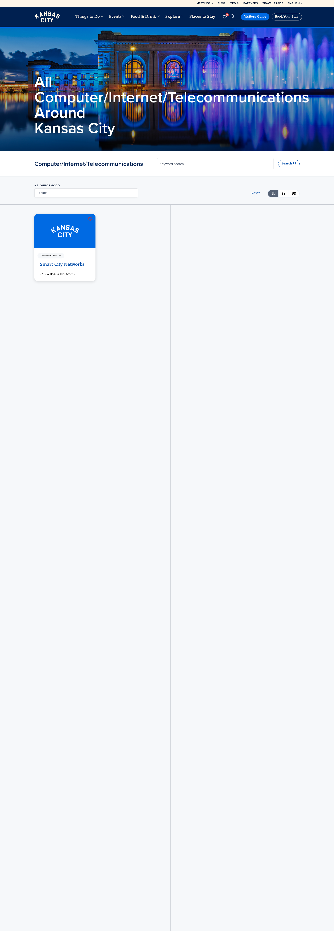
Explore (172, 17)
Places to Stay (202, 17)
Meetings (204, 3)
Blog (221, 3)
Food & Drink (143, 17)
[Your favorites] (225, 17)
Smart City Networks (62, 265)
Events (115, 17)
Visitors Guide (255, 16)
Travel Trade (272, 3)
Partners (250, 3)
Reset (255, 193)
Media (234, 3)
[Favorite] (90, 219)
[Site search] (233, 17)
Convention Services (51, 255)
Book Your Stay (287, 16)
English (294, 3)
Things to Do (87, 17)
